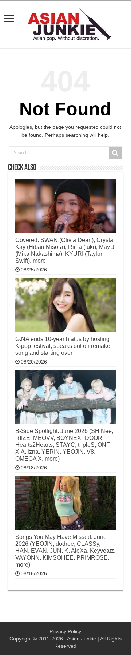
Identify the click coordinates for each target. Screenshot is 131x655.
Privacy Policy (65, 631)
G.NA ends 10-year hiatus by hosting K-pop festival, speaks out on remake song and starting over (62, 346)
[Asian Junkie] (65, 23)
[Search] (115, 153)
